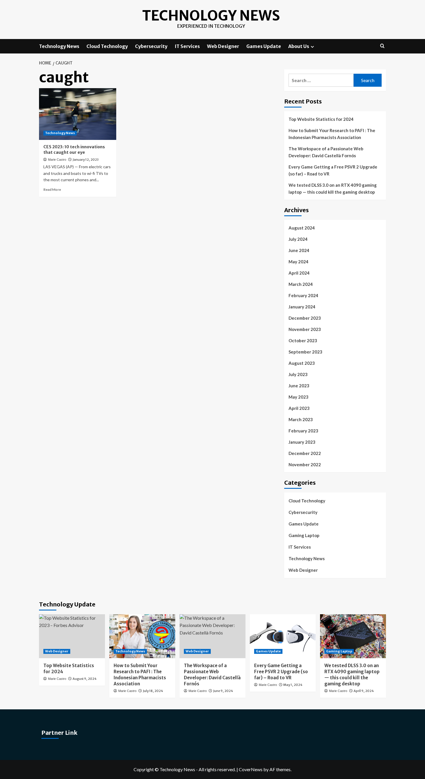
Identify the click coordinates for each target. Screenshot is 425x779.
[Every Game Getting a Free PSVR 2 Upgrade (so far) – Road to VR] (283, 636)
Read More (52, 189)
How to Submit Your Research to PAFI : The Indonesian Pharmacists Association (332, 134)
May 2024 (298, 261)
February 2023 (303, 430)
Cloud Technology (107, 46)
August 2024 (302, 227)
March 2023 (301, 419)
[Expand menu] (312, 46)
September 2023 (305, 351)
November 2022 (305, 464)
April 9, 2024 (364, 691)
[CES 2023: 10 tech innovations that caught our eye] (77, 114)
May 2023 (298, 396)
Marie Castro (57, 159)
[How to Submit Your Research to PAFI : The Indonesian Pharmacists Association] (142, 636)
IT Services (187, 46)
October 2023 (303, 340)
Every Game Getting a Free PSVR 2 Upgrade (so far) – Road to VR (333, 170)
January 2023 (302, 442)
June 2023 (299, 385)
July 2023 (298, 374)
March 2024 (301, 284)
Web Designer (223, 46)
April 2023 (299, 408)
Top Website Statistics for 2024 (321, 119)
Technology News (211, 15)
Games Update (263, 46)
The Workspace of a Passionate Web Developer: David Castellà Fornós (326, 152)
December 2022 (305, 453)
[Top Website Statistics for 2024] (72, 636)
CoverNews (251, 769)
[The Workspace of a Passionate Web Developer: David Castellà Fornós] (212, 636)
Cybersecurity (151, 46)
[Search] (382, 46)
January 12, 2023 (86, 160)
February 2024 (303, 295)
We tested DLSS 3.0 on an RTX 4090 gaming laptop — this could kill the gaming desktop (333, 188)
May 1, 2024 (292, 685)
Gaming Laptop (304, 535)
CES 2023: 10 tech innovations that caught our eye (74, 149)
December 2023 (305, 318)
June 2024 (299, 250)
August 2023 (302, 363)
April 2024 (299, 272)
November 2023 (305, 329)
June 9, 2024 (223, 691)
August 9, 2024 (85, 679)
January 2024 (302, 306)
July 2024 (298, 239)
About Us (298, 46)
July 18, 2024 (153, 691)
